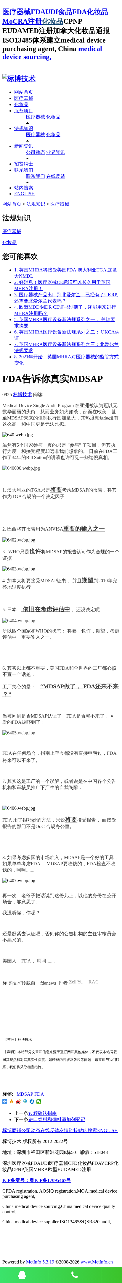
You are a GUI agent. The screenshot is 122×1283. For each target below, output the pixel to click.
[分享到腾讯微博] (25, 1101)
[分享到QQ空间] (11, 1101)
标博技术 (22, 394)
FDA (39, 1094)
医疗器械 (23, 98)
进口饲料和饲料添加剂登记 (56, 1119)
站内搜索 (23, 187)
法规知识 (23, 128)
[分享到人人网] (32, 1101)
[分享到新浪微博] (18, 1101)
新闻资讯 (23, 146)
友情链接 (68, 1130)
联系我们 (23, 170)
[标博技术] (19, 78)
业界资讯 (55, 152)
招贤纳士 (23, 163)
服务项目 (23, 110)
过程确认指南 (42, 1113)
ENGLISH (24, 193)
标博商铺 (11, 1130)
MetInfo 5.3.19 (40, 1261)
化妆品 (52, 21)
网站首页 (23, 92)
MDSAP (25, 1094)
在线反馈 (55, 176)
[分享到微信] (38, 1101)
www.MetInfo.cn (97, 1261)
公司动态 (35, 152)
